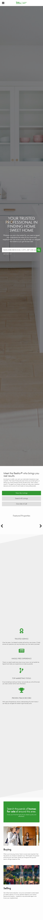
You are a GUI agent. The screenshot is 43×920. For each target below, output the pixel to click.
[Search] (38, 250)
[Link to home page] (22, 3)
